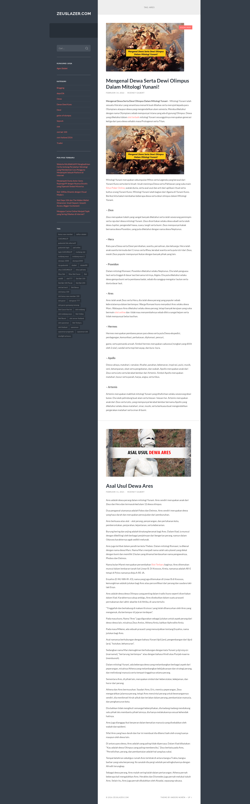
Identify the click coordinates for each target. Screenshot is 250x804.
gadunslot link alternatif (67, 243)
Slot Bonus (75, 287)
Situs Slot (61, 274)
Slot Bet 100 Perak (65, 283)
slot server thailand (77, 318)
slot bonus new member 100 (68, 296)
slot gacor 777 (74, 301)
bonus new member (65, 234)
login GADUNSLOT (65, 252)
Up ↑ (190, 797)
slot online (120, 312)
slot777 (69, 279)
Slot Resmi (62, 318)
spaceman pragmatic (66, 332)
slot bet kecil (63, 287)
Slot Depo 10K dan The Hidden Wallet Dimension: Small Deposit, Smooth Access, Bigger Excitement (73, 203)
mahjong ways (63, 256)
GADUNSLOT (63, 239)
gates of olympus (64, 115)
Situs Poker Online (115, 187)
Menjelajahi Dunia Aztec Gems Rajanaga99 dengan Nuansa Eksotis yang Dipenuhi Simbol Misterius (72, 184)
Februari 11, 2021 (115, 492)
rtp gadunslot (63, 265)
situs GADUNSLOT (65, 270)
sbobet (74, 265)
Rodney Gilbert (136, 93)
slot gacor (61, 301)
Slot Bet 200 (80, 283)
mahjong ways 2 (78, 256)
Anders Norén (178, 797)
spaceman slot (82, 332)
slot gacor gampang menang (68, 305)
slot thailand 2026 (65, 137)
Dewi (59, 110)
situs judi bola (81, 270)
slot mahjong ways (65, 314)
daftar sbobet (81, 234)
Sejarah (60, 121)
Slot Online (80, 314)
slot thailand (62, 327)
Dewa (59, 99)
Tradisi (60, 143)
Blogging (60, 88)
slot (58, 126)
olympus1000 (78, 261)
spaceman (74, 327)
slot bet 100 (62, 132)
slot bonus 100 (63, 292)
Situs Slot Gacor (74, 274)
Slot (85, 274)
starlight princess (64, 336)
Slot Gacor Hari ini (65, 309)
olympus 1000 (63, 261)
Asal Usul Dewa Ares (129, 486)
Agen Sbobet (62, 68)
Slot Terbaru (77, 323)
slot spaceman (63, 323)
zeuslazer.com (74, 13)
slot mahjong (80, 309)
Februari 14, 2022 (115, 93)
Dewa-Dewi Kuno (64, 104)
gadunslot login (63, 248)
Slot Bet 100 (80, 279)
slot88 (60, 279)
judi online (76, 248)
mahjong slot (80, 252)
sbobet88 (83, 265)
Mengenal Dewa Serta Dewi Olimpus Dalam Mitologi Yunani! (147, 83)
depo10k (60, 93)
